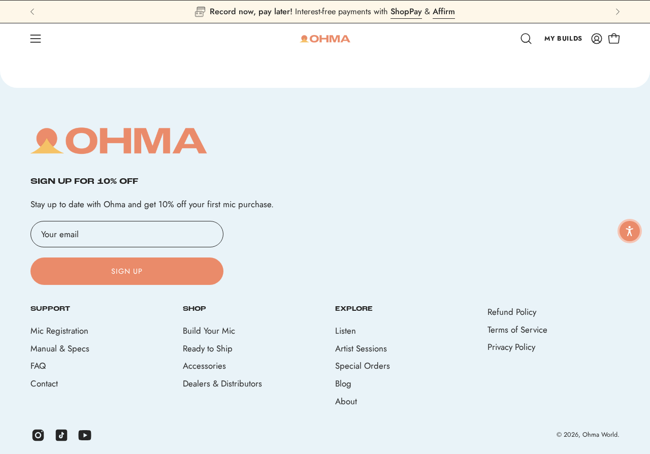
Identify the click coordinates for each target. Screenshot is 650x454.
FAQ (38, 366)
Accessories (204, 366)
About (346, 401)
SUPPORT (50, 309)
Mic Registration (59, 331)
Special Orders (362, 366)
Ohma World (600, 435)
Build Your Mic (209, 331)
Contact (44, 383)
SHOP (194, 309)
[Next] (617, 11)
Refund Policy (512, 312)
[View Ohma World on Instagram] (38, 435)
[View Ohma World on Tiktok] (61, 435)
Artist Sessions (361, 348)
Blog (343, 383)
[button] (526, 38)
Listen (345, 331)
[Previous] (32, 11)
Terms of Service (517, 329)
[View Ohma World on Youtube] (84, 435)
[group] (325, 12)
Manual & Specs (59, 348)
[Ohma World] (325, 38)
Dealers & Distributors (222, 383)
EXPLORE (354, 309)
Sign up (127, 271)
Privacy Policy (511, 347)
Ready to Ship (208, 348)
